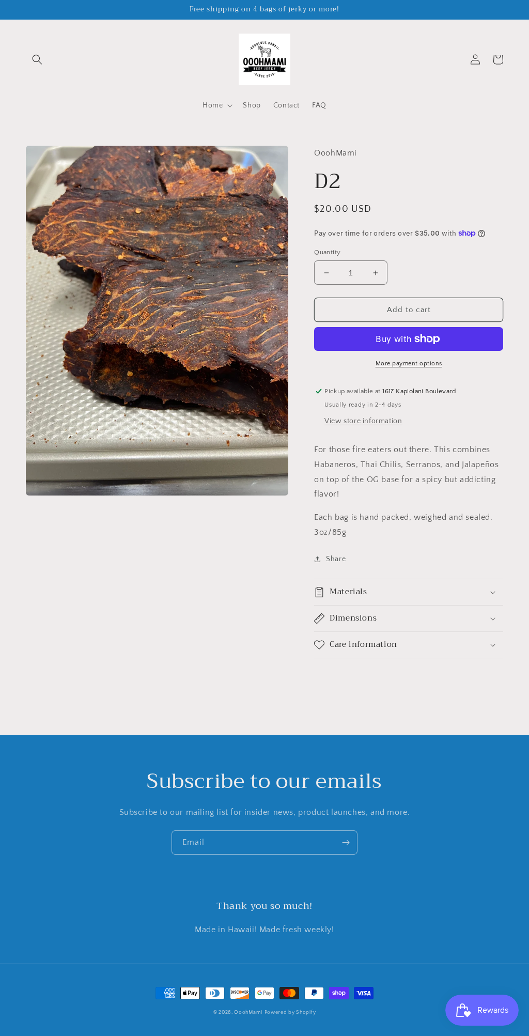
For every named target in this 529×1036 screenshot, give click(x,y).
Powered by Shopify (290, 1012)
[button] (37, 59)
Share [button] (336, 559)
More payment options (409, 363)
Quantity (327, 252)
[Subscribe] (345, 842)
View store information (363, 421)
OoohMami (248, 1012)
